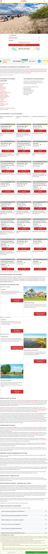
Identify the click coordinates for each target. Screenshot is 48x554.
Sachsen (2, 100)
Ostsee (11, 279)
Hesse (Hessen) (3, 88)
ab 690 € (40, 151)
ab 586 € (8, 171)
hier (36, 541)
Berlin (1, 86)
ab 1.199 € (24, 208)
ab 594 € (24, 151)
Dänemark (13, 108)
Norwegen (2, 109)
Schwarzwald (32, 432)
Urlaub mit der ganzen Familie (31, 427)
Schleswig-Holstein (4, 104)
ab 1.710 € (24, 248)
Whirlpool (13, 493)
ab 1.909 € (24, 130)
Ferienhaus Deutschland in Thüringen (16, 471)
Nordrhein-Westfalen (4, 95)
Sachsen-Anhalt (3, 101)
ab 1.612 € (24, 171)
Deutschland (8, 108)
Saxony (2, 102)
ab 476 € (8, 208)
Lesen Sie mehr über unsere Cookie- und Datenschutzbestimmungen (12, 541)
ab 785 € (24, 269)
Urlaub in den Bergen (33, 430)
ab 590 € (40, 228)
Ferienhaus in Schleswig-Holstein (39, 410)
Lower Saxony (3, 91)
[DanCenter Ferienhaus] (24, 1)
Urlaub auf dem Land (13, 430)
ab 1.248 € (8, 191)
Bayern (2, 84)
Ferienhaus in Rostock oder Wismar (32, 421)
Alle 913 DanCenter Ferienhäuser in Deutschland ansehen (10, 271)
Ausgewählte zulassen (11, 552)
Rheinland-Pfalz (3, 97)
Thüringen (2, 105)
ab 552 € (24, 228)
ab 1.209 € (8, 151)
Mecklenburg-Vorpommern (5, 92)
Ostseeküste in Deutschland (31, 400)
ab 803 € (24, 191)
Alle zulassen (36, 552)
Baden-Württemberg (4, 83)
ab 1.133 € (40, 130)
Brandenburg (3, 87)
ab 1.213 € (40, 208)
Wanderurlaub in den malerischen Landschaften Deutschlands (33, 70)
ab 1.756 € (8, 130)
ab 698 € (40, 269)
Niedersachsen (3, 93)
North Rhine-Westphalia (4, 96)
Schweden (6, 109)
